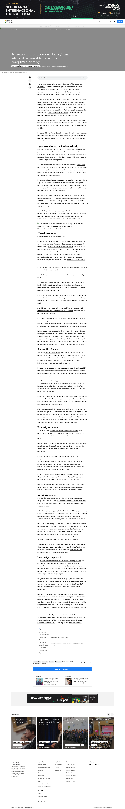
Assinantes (41, 762)
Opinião (84, 26)
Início (12, 29)
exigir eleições (56, 138)
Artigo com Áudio (48, 26)
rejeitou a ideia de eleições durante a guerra (52, 401)
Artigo (40, 26)
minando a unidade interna (54, 490)
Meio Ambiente (77, 745)
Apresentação (58, 764)
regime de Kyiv (73, 115)
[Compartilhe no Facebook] (30, 77)
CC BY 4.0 (58, 228)
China (49, 742)
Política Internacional (17, 745)
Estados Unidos (23, 66)
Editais (39, 781)
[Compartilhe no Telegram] (30, 84)
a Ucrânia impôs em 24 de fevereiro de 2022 (67, 308)
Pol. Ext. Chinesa (70, 773)
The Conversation (75, 623)
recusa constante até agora (66, 172)
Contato (57, 767)
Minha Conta (41, 775)
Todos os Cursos (70, 764)
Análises (16, 29)
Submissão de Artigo (19, 807)
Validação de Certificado (44, 767)
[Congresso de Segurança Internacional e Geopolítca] (62, 9)
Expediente (58, 770)
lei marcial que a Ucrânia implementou (58, 298)
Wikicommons (52, 228)
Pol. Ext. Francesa (70, 781)
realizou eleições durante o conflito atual (64, 431)
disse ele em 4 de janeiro (46, 391)
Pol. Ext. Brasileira (70, 767)
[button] (2, 22)
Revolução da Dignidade (55, 534)
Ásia (22, 742)
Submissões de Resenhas (44, 786)
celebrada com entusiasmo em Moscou (72, 105)
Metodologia (76, 26)
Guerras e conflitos (103, 742)
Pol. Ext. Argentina (71, 775)
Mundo (82, 745)
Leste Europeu (36, 66)
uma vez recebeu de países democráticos (64, 198)
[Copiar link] (30, 87)
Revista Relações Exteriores (59, 637)
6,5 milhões (80, 419)
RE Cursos (40, 773)
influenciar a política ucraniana (67, 513)
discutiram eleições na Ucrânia (75, 241)
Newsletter (40, 770)
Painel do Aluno (42, 764)
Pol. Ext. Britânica (70, 770)
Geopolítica (30, 66)
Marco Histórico (67, 26)
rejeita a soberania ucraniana (58, 112)
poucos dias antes (47, 105)
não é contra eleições (52, 352)
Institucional (58, 762)
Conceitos (58, 26)
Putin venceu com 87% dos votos (67, 433)
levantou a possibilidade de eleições (60, 246)
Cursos (68, 762)
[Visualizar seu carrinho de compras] (114, 22)
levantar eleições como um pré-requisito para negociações (60, 561)
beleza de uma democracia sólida (71, 344)
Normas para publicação (44, 778)
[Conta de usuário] (110, 22)
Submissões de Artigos (44, 784)
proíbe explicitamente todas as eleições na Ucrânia (55, 311)
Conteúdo (40, 791)
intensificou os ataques (61, 267)
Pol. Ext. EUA (69, 778)
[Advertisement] (62, 698)
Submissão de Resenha (29, 807)
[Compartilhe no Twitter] (30, 80)
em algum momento (66, 123)
